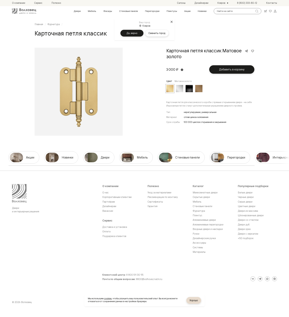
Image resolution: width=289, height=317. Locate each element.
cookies (108, 298)
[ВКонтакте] (252, 278)
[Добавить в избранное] (252, 51)
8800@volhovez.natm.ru (149, 279)
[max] (267, 278)
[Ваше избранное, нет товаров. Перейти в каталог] (270, 11)
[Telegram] (260, 278)
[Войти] (275, 11)
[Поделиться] (246, 51)
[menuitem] (77, 11)
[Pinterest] (274, 278)
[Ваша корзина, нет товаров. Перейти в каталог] (265, 11)
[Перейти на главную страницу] (24, 11)
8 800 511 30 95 (134, 274)
